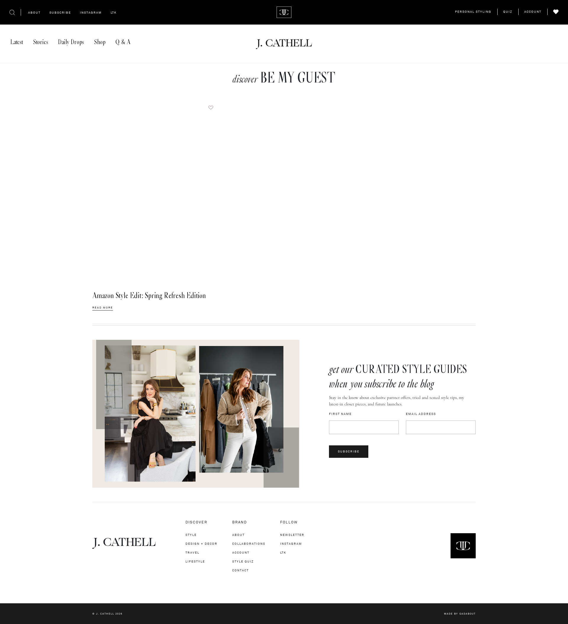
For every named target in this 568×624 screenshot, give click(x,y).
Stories (40, 42)
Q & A (122, 42)
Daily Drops (71, 42)
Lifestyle (195, 561)
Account (532, 12)
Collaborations (248, 544)
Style (191, 535)
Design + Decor (201, 544)
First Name (340, 414)
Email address (421, 414)
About (34, 12)
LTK (114, 12)
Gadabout (467, 613)
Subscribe (60, 12)
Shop (99, 42)
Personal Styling (473, 12)
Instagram (91, 12)
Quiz (507, 12)
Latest (16, 42)
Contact (240, 570)
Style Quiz (243, 561)
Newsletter (292, 535)
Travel (192, 553)
